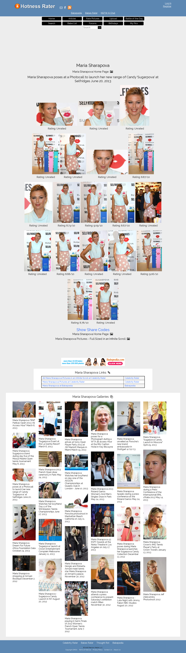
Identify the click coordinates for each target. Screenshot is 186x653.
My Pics (134, 23)
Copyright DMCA (71, 650)
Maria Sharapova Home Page (90, 71)
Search (51, 23)
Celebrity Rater (132, 378)
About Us (117, 650)
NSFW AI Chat (108, 13)
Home (51, 18)
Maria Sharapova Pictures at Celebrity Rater (64, 382)
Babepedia (76, 13)
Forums (93, 23)
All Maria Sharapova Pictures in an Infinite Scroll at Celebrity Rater (74, 378)
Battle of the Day (134, 18)
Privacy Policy (98, 650)
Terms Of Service (85, 650)
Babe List (72, 23)
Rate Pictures (92, 18)
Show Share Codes (93, 330)
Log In (168, 3)
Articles (72, 18)
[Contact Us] (61, 8)
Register (167, 6)
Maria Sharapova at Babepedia (58, 385)
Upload (113, 18)
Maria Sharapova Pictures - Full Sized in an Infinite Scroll (90, 338)
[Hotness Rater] (36, 8)
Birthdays (113, 23)
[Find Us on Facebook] (65, 8)
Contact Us (108, 650)
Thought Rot (102, 643)
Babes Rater (91, 13)
